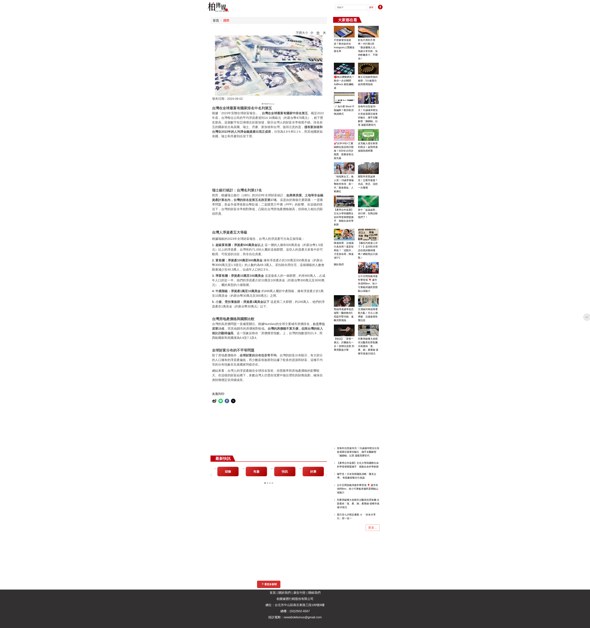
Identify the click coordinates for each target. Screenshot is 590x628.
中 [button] (318, 32)
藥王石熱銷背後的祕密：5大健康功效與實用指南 (368, 81)
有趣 (256, 471)
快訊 (285, 471)
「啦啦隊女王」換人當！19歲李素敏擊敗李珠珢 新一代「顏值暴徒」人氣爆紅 (344, 184)
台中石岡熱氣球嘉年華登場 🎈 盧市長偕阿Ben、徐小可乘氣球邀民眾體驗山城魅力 (368, 283)
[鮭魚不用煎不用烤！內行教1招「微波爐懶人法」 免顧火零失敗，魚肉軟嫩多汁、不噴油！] (368, 32)
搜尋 (371, 7)
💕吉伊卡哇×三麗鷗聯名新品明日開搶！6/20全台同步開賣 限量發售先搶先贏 (344, 150)
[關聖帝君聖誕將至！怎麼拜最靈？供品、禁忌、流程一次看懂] (368, 168)
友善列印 (218, 394)
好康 (313, 471)
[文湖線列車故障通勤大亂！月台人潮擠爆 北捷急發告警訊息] (368, 301)
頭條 (228, 471)
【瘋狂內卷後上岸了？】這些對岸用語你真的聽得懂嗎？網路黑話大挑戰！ (368, 250)
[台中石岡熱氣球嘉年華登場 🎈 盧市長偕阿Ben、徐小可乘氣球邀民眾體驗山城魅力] (368, 268)
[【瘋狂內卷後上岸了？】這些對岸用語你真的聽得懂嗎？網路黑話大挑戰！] (368, 234)
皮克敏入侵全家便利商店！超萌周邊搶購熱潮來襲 (368, 147)
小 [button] (311, 32)
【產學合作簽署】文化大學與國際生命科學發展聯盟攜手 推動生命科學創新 (344, 217)
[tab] (265, 483)
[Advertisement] (295, 161)
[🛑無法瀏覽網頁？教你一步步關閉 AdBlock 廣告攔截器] (344, 68)
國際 (226, 20)
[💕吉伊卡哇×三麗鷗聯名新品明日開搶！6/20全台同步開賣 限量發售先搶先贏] (344, 135)
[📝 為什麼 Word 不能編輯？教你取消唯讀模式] (344, 98)
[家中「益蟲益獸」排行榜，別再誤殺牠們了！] (368, 201)
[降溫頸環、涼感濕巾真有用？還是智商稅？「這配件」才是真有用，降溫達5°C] (344, 234)
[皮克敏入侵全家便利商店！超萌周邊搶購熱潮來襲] (368, 135)
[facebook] (227, 401)
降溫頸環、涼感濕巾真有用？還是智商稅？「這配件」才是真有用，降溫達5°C (344, 250)
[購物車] (587, 317)
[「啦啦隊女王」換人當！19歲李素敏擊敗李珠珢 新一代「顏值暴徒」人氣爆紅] (344, 168)
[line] (221, 401)
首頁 (216, 20)
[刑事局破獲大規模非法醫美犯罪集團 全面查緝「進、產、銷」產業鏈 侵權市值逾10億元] (368, 330)
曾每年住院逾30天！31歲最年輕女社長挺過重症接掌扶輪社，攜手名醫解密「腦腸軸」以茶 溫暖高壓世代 (358, 452)
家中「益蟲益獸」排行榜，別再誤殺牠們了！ (368, 213)
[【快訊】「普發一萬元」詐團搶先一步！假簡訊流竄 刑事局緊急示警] (344, 330)
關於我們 (339, 264)
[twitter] (233, 401)
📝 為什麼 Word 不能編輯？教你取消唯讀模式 (344, 110)
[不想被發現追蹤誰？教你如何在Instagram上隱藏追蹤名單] (344, 32)
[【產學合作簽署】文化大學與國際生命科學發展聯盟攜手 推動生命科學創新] (344, 201)
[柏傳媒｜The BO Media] (218, 7)
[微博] (214, 401)
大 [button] (324, 32)
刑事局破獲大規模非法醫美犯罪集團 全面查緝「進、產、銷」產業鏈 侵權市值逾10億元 (368, 346)
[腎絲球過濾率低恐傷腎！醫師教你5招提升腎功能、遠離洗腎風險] (344, 301)
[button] (212, 475)
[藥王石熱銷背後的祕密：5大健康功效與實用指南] (368, 68)
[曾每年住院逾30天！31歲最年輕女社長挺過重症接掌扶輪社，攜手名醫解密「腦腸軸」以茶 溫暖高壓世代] (368, 98)
